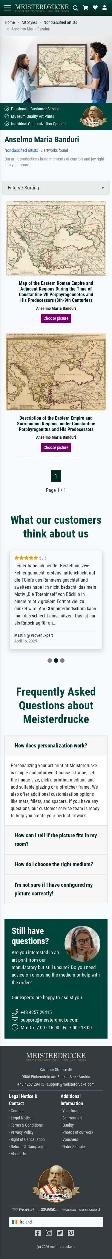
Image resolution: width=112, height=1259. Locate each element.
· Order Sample (73, 1146)
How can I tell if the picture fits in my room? (56, 839)
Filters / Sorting (23, 188)
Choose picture (56, 318)
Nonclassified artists (60, 22)
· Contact (16, 1110)
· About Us (17, 1153)
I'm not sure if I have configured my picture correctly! (54, 889)
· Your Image (71, 1110)
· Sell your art (71, 1118)
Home (10, 22)
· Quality (67, 1125)
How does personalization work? (51, 745)
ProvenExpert (42, 635)
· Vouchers (69, 1139)
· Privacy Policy (21, 1132)
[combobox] (56, 1222)
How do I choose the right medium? (54, 864)
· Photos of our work (77, 1132)
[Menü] (7, 8)
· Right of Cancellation (27, 1139)
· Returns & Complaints (27, 1146)
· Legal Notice (20, 1118)
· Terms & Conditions (26, 1125)
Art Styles (29, 22)
